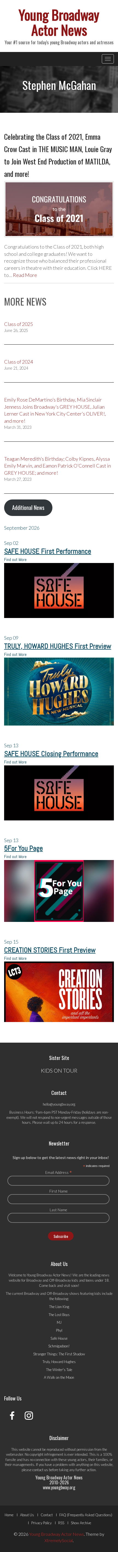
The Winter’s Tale (59, 1369)
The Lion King (59, 1306)
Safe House (59, 1338)
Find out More (15, 559)
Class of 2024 (18, 362)
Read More (25, 275)
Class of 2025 (18, 324)
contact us (40, 1470)
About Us (27, 1515)
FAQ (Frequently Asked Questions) (85, 1515)
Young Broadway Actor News (59, 22)
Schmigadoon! (59, 1346)
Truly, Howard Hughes (59, 1361)
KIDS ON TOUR (59, 1070)
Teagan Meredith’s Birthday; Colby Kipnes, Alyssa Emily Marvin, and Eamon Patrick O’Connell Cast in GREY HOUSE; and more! (57, 466)
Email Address (58, 1172)
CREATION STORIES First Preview (49, 950)
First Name (58, 1191)
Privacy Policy (41, 1523)
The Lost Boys (59, 1314)
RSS (61, 1523)
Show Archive (81, 1523)
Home (9, 1515)
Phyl (59, 1330)
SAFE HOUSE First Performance (47, 551)
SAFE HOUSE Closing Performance (51, 753)
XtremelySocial (58, 1540)
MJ (59, 1322)
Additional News (28, 507)
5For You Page (23, 848)
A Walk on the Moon (59, 1377)
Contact (47, 1515)
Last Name (58, 1209)
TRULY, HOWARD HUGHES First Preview (57, 646)
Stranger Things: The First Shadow (59, 1354)
